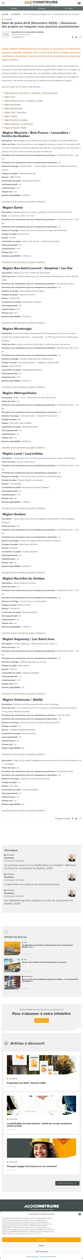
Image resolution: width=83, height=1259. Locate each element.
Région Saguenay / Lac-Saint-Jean (18, 124)
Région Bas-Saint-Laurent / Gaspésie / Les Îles (23, 101)
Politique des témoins (32, 1256)
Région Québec (11, 116)
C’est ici (40, 1020)
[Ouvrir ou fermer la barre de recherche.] (3, 3)
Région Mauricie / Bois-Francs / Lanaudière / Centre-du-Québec (31, 93)
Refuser (41, 1246)
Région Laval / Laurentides (15, 112)
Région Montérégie (12, 104)
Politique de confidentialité (48, 1256)
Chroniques (41, 8)
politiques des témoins (34, 1233)
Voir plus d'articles (66, 1183)
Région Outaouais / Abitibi (15, 128)
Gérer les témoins (41, 1251)
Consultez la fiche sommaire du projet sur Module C (24, 201)
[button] (80, 1214)
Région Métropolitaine (13, 108)
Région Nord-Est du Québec (16, 120)
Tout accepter (41, 1240)
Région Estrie (9, 97)
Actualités (13, 8)
